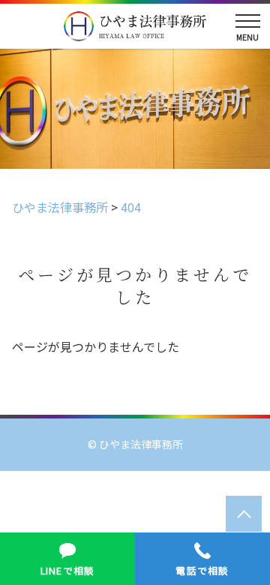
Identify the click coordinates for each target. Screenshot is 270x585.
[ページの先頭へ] (244, 514)
